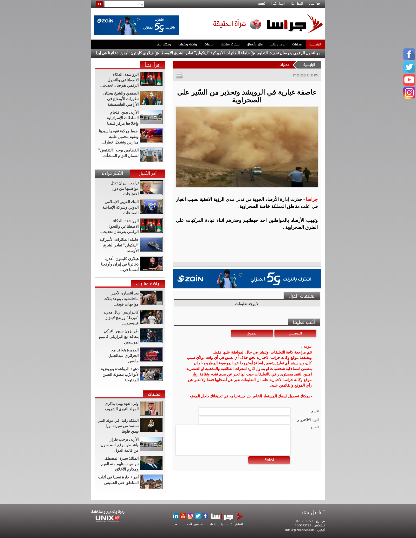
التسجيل (295, 333)
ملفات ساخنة (230, 44)
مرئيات (209, 44)
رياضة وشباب (187, 44)
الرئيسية (315, 44)
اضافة (269, 459)
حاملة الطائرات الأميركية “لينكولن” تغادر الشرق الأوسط (224, 53)
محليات (297, 44)
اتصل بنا (297, 3)
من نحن (314, 3)
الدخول (252, 333)
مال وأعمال (255, 44)
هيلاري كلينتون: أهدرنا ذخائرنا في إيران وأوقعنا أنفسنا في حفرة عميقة (117, 53)
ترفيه (261, 3)
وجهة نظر (163, 44)
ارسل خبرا (278, 3)
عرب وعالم (277, 44)
